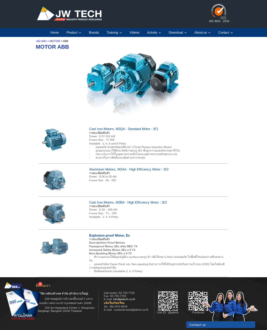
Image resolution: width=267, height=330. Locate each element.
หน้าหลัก (41, 41)
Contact (223, 32)
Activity (152, 32)
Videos (134, 32)
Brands (94, 32)
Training (112, 32)
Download (176, 32)
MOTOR (55, 41)
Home (54, 32)
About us (200, 32)
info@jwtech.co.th (124, 299)
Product (72, 32)
